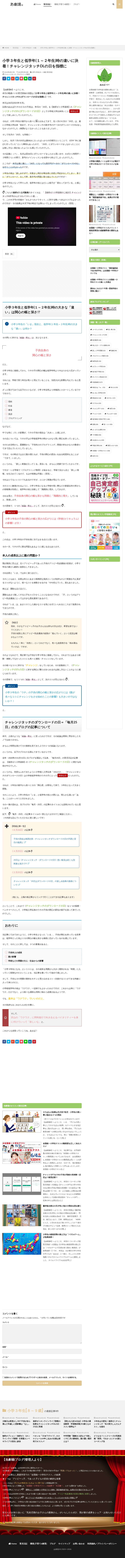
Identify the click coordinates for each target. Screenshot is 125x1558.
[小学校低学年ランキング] (96, 310)
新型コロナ (113, 445)
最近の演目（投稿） (99, 260)
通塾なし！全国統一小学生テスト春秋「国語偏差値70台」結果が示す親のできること (104, 197)
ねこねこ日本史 (98, 393)
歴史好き (96, 398)
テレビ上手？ (98, 408)
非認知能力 (97, 382)
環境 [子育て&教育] (61, 4)
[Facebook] (4, 78)
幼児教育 (96, 340)
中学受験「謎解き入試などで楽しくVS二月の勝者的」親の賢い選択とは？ (77, 1438)
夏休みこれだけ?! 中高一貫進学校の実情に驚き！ (104, 289)
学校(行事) (97, 445)
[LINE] (25, 78)
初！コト (108, 424)
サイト (5, 1367)
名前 (4, 1347)
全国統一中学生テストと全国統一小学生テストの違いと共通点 (104, 280)
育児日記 (47, 4)
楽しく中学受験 (98, 350)
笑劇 (114, 350)
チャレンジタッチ (10, 74)
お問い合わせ (79, 1543)
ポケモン (111, 398)
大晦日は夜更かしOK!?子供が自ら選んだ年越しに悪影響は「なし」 (16, 1422)
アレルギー (112, 414)
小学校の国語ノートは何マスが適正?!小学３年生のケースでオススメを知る (104, 164)
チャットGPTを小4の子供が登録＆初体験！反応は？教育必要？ (62, 1175)
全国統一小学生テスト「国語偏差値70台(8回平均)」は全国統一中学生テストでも (104, 270)
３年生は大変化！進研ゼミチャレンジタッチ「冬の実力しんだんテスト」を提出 (107, 1424)
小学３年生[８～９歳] (29, 48)
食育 (112, 408)
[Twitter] (8, 78)
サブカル (96, 403)
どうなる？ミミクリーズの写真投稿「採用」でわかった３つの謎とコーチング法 (107, 1438)
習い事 (111, 329)
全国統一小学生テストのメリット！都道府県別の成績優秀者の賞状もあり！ (103, 230)
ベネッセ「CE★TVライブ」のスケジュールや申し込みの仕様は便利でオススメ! (46, 1438)
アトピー (96, 414)
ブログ (75, 4)
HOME (7, 48)
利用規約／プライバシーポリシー (102, 1543)
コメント (5, 1322)
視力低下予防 (98, 372)
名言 (95, 456)
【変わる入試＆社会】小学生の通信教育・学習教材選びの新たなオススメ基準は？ (77, 1424)
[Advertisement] (62, 27)
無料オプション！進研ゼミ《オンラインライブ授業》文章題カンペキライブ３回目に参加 (16, 1438)
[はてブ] (17, 78)
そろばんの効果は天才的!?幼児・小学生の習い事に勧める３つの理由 (62, 1113)
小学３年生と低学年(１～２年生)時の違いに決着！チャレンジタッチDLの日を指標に (67, 48)
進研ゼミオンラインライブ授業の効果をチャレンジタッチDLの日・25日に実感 (47, 1424)
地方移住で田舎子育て (101, 419)
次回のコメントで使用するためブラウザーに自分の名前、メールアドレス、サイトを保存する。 (41, 1377)
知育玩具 (96, 361)
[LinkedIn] (30, 78)
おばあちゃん (98, 440)
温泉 (95, 424)
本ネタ (114, 387)
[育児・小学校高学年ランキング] (96, 314)
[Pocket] (21, 78)
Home (38, 4)
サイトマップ (64, 1543)
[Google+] (13, 78)
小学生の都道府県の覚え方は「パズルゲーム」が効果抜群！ (62, 1235)
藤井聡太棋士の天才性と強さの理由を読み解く (62, 1206)
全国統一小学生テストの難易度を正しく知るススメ (62, 1144)
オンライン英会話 (99, 377)
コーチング (97, 329)
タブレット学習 (98, 366)
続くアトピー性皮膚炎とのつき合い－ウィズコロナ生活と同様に (50, 1498)
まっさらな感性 (98, 430)
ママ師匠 (96, 435)
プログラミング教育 (23, 74)
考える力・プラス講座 (101, 345)
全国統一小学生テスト (101, 451)
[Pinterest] (34, 78)
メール (5, 1357)
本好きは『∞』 (98, 387)
